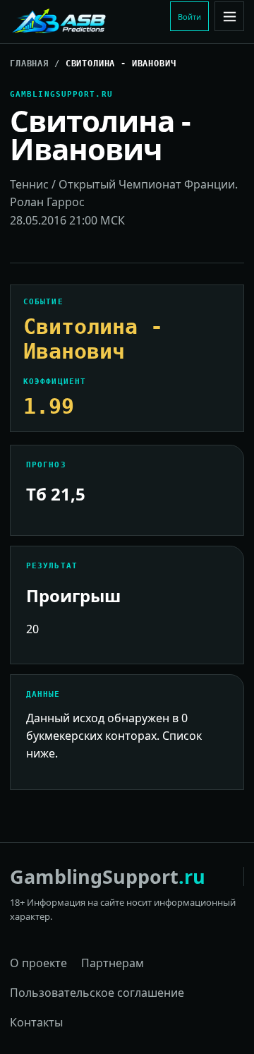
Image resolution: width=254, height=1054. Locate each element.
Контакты (36, 1022)
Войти (189, 16)
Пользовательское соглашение (97, 992)
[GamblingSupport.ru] (87, 22)
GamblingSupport (107, 876)
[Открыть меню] (229, 16)
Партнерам (112, 963)
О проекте (38, 963)
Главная (29, 63)
